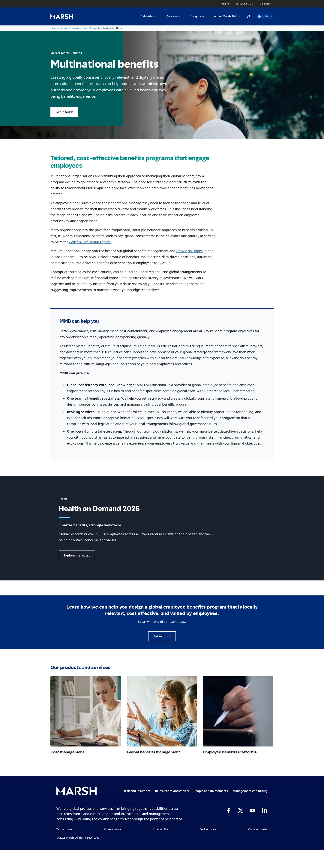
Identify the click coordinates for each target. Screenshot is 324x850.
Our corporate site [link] (244, 3)
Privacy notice (112, 829)
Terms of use (64, 829)
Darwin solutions (189, 251)
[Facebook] (228, 810)
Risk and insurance (137, 791)
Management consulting (250, 791)
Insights (195, 16)
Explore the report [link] (77, 555)
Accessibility (160, 829)
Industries (147, 16)
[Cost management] (85, 711)
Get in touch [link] (64, 112)
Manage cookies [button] (258, 829)
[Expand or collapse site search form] (248, 17)
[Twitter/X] (240, 810)
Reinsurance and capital (172, 791)
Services (172, 16)
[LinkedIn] (264, 810)
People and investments (211, 791)
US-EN (265, 16)
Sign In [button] (225, 3)
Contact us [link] (265, 3)
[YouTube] (252, 810)
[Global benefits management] (162, 711)
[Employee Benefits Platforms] (238, 711)
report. (90, 242)
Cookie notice (208, 829)
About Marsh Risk (225, 16)
